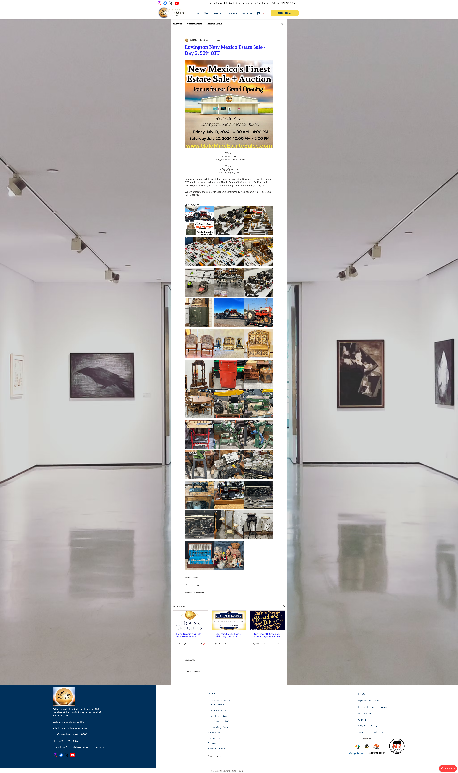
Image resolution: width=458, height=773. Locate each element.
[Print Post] (209, 585)
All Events (178, 24)
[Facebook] (165, 3)
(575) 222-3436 (288, 3)
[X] (171, 3)
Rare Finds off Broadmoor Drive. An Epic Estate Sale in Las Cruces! (266, 635)
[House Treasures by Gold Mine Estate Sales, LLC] (190, 620)
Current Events (194, 24)
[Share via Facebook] (186, 585)
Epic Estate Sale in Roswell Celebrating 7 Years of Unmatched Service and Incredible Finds (228, 635)
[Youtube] (176, 3)
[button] (282, 24)
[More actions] (271, 40)
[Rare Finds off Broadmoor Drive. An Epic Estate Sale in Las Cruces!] (267, 620)
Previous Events (214, 24)
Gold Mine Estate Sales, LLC (68, 721)
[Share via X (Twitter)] (192, 585)
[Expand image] (199, 220)
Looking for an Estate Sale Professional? (227, 3)
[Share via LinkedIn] (198, 585)
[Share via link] (203, 585)
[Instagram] (159, 3)
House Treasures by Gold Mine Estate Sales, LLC (188, 635)
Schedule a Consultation (257, 3)
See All (282, 606)
